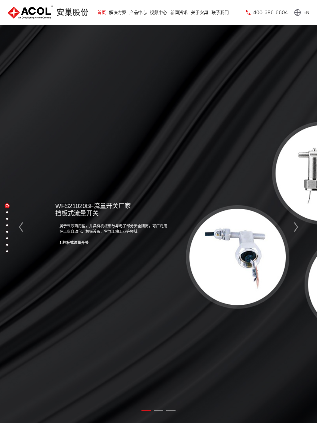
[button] (25, 227)
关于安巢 (199, 12)
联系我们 (220, 12)
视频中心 (158, 12)
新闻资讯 (179, 12)
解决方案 (117, 12)
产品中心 (138, 12)
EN (306, 12)
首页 (101, 12)
